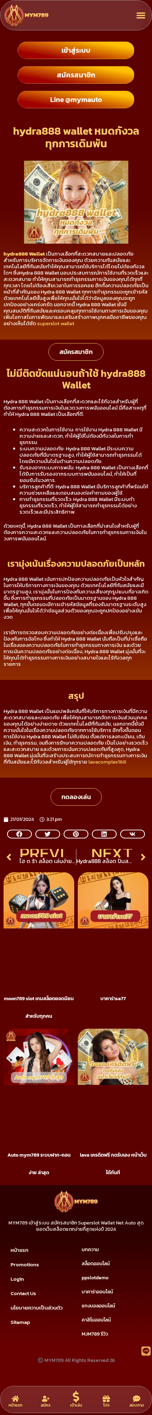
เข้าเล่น (76, 1405)
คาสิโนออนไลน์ (96, 1320)
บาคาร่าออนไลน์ (97, 1291)
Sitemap (20, 1322)
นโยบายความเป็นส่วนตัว (37, 1308)
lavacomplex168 (107, 762)
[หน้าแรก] (15, 1398)
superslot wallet (55, 323)
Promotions (25, 1264)
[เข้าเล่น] (76, 1396)
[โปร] (106, 1398)
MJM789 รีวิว (95, 1334)
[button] (141, 15)
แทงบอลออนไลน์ (98, 1306)
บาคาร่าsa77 (113, 998)
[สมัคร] (45, 1398)
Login (17, 1279)
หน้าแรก (19, 1250)
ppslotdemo (95, 1277)
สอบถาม (136, 1405)
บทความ (90, 1249)
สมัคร (46, 1405)
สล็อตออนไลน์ (96, 1263)
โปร (106, 1405)
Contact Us (23, 1293)
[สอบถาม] (136, 1398)
